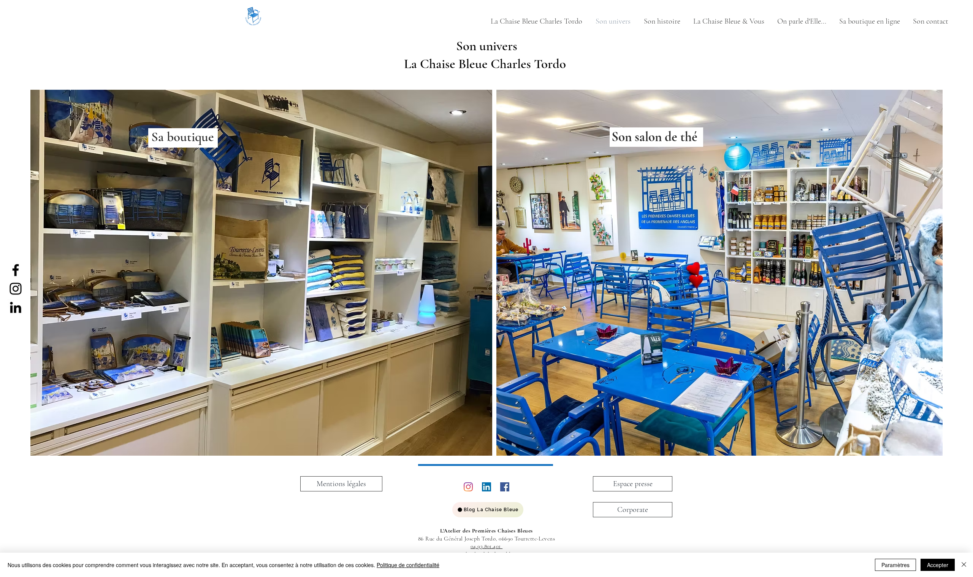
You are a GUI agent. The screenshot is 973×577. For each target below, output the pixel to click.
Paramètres (895, 565)
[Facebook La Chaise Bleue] (16, 270)
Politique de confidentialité (408, 565)
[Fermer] (963, 565)
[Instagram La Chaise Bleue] (16, 289)
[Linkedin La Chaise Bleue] (16, 307)
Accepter (937, 565)
